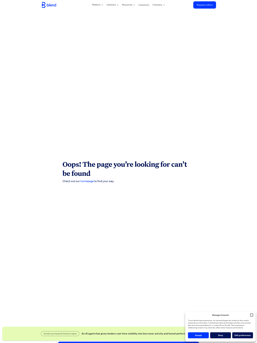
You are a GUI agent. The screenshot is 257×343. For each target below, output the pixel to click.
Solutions (111, 4)
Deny (220, 335)
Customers (143, 5)
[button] (251, 315)
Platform (96, 4)
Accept (198, 335)
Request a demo (205, 5)
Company (157, 4)
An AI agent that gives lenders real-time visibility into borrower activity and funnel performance (137, 333)
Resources (127, 4)
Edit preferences (243, 335)
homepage (87, 181)
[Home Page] (49, 5)
